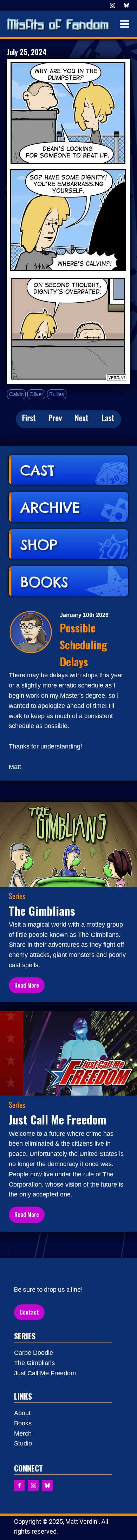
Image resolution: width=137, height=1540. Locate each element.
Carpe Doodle (33, 1352)
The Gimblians (34, 1362)
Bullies (56, 394)
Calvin (16, 394)
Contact (29, 1312)
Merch (23, 1433)
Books (23, 1423)
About (22, 1413)
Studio (23, 1443)
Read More (26, 985)
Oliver (36, 394)
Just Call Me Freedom (45, 1373)
